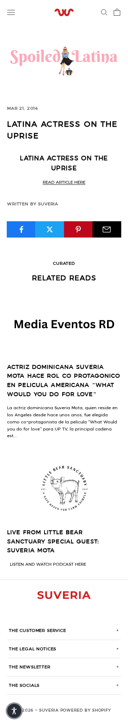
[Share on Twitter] (50, 229)
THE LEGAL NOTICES (64, 648)
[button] (14, 710)
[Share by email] (107, 229)
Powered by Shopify (85, 710)
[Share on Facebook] (21, 229)
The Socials (64, 685)
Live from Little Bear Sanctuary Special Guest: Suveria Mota (53, 541)
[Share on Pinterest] (78, 229)
